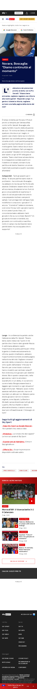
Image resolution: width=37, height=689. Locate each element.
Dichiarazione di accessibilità (24, 662)
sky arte (5, 638)
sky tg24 (5, 630)
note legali (6, 662)
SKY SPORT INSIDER (27, 19)
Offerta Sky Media (8, 667)
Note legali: (5, 654)
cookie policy (23, 658)
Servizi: (20, 622)
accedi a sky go (26, 614)
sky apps (21, 630)
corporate (22, 667)
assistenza (10, 679)
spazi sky (21, 642)
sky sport (5, 626)
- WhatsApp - (7, 434)
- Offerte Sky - (8, 450)
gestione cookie (8, 658)
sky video (5, 634)
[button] (15, 686)
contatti (16, 679)
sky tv (20, 626)
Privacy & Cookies (14, 676)
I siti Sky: (4, 622)
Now (20, 634)
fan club (23, 470)
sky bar (21, 638)
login (33, 13)
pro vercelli (9, 470)
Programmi (22, 646)
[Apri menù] (3, 19)
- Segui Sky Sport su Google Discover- (17, 426)
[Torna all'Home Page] (10, 19)
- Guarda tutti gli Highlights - (13, 442)
